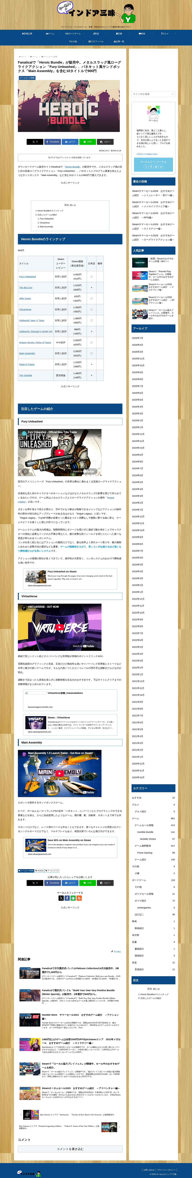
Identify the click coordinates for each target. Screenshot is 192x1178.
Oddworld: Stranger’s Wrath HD (35, 331)
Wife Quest (25, 298)
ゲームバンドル (53, 871)
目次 (66, 205)
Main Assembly (46, 227)
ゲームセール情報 (27, 871)
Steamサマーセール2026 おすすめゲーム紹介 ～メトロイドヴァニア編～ (153, 204)
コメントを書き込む (70, 1149)
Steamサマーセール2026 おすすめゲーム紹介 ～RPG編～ (153, 215)
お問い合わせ (149, 1170)
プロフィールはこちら (147, 154)
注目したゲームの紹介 (47, 215)
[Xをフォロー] (61, 898)
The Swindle (25, 375)
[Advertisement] (70, 191)
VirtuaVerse (45, 223)
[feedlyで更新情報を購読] (73, 898)
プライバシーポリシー (166, 1170)
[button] (105, 142)
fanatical (40, 871)
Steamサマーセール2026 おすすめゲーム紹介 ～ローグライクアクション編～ (153, 237)
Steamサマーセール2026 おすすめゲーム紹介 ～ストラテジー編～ (153, 226)
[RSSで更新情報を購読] (79, 898)
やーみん (153, 120)
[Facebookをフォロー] (67, 898)
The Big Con (25, 287)
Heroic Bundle (72, 166)
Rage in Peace (27, 364)
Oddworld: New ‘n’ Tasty (31, 320)
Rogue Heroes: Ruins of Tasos (35, 342)
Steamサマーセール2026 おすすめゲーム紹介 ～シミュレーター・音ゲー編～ (153, 193)
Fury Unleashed (46, 219)
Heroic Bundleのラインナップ (50, 211)
